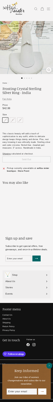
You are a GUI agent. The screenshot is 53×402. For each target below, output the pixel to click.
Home (5, 83)
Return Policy (8, 326)
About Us (7, 319)
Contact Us (7, 315)
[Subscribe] (42, 391)
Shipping (7, 154)
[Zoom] (49, 70)
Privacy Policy (9, 330)
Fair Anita (7, 99)
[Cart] (42, 9)
